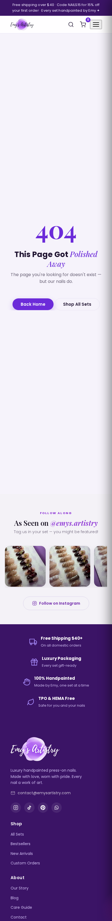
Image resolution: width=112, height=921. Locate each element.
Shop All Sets (77, 304)
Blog (14, 898)
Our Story (20, 888)
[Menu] (96, 24)
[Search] (71, 24)
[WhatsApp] (56, 807)
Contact (19, 917)
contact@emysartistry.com (44, 793)
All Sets (17, 834)
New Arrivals (22, 853)
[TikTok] (29, 807)
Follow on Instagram (59, 603)
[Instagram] (16, 807)
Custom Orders (25, 863)
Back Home (33, 304)
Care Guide (21, 907)
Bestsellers (20, 843)
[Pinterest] (43, 807)
